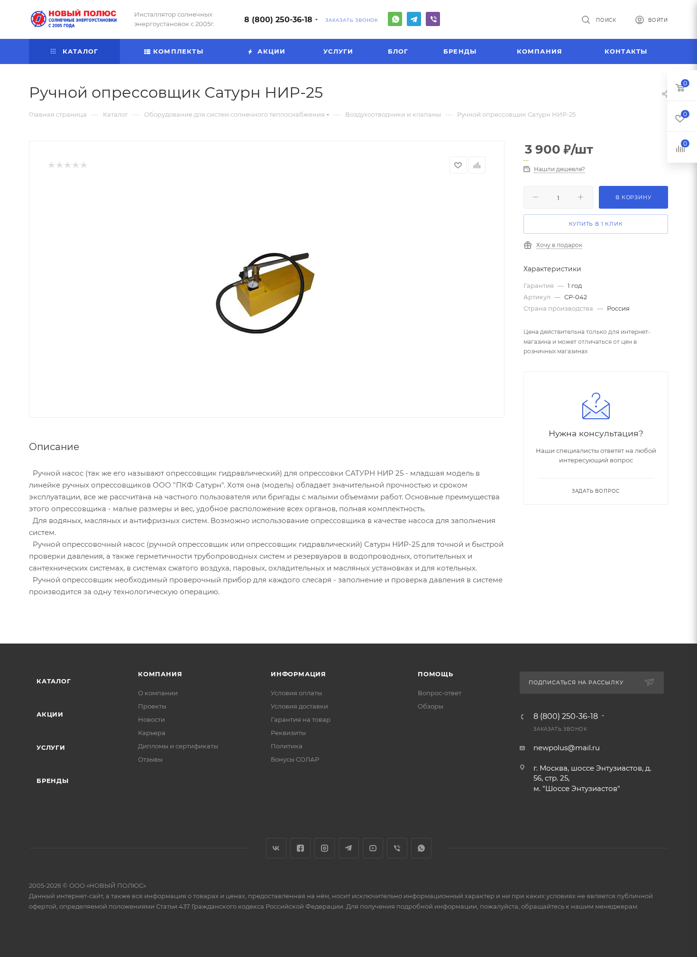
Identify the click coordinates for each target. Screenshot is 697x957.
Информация (298, 674)
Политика (287, 746)
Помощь (435, 674)
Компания (160, 674)
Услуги (51, 747)
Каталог (54, 681)
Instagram (324, 848)
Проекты (152, 706)
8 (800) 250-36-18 (278, 19)
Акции (50, 714)
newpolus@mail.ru (566, 747)
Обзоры (430, 706)
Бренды (53, 780)
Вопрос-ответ (439, 693)
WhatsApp (395, 19)
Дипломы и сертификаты (178, 746)
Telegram (414, 19)
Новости (151, 719)
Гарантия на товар (300, 719)
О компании (158, 693)
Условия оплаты (296, 693)
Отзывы (150, 759)
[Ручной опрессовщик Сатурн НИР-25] (267, 292)
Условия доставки (299, 706)
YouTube (373, 848)
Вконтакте (276, 848)
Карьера (151, 732)
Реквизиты (288, 732)
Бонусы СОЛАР (295, 759)
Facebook (300, 848)
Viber (433, 19)
